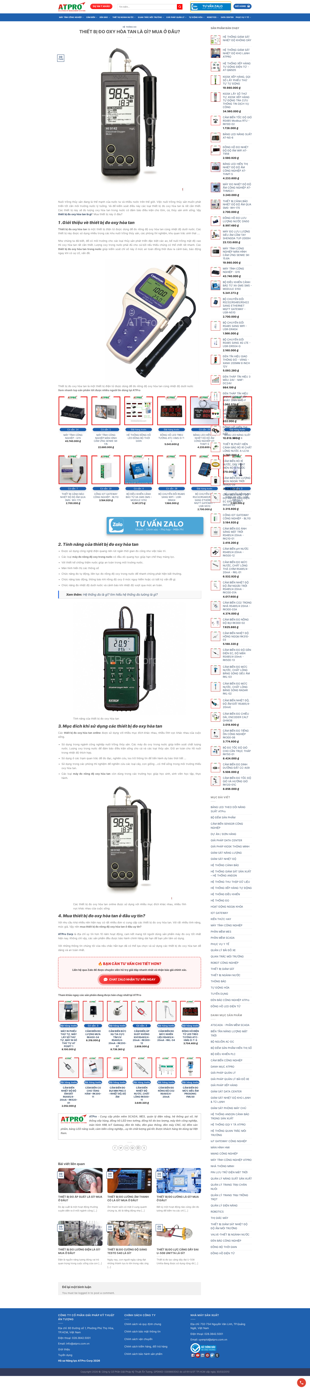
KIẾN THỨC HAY (221, 919)
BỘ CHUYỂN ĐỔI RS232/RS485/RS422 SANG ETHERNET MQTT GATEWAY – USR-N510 (204, 500)
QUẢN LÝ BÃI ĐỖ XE (223, 950)
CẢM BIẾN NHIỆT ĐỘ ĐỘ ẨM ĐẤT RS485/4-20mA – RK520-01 (69, 1095)
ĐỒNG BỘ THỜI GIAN (224, 1247)
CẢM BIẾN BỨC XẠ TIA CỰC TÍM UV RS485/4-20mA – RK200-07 (117, 1039)
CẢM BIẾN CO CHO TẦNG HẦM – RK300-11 (93, 1092)
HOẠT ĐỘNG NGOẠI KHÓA (227, 906)
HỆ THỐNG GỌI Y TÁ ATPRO (228, 1124)
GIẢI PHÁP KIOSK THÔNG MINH (230, 846)
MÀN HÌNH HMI (220, 1147)
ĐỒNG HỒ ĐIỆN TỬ (223, 1253)
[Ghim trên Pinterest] (132, 1147)
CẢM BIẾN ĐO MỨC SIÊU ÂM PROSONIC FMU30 (190, 1092)
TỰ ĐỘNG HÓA (195, 17)
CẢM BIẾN (90, 17)
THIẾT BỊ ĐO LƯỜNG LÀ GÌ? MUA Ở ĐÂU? (178, 1198)
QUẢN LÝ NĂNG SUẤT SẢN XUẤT (231, 1178)
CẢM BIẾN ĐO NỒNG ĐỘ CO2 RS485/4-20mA (166, 1092)
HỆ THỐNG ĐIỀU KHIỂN (225, 894)
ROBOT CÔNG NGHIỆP (224, 962)
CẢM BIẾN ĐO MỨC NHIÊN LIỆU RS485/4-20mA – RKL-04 (166, 1035)
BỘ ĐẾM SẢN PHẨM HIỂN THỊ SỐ (231, 1048)
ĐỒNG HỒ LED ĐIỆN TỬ (226, 1006)
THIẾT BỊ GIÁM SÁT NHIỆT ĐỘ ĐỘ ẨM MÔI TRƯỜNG (229, 1226)
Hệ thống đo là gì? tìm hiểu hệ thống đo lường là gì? (120, 594)
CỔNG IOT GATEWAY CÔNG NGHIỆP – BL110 (106, 495)
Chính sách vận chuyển (138, 1339)
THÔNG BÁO (218, 981)
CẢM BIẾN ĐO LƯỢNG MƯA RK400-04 (93, 1034)
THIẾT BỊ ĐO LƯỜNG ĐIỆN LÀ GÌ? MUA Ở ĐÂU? (79, 1251)
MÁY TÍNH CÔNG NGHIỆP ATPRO (231, 1159)
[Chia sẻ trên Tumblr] (144, 1147)
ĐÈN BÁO (104, 17)
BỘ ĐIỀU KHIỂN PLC (223, 1054)
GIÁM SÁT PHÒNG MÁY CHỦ (228, 1108)
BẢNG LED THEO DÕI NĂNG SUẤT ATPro (228, 809)
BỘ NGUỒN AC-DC (222, 1041)
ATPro (93, 1116)
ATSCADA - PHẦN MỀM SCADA (230, 1025)
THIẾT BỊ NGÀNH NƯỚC (123, 17)
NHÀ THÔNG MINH (222, 1166)
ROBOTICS (212, 17)
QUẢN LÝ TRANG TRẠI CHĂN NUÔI (229, 1186)
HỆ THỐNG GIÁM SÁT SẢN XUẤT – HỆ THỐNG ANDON (231, 873)
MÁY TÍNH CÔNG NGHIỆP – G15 (73, 436)
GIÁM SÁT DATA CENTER (226, 1091)
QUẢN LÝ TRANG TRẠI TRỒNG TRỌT (229, 1197)
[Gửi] (179, 7)
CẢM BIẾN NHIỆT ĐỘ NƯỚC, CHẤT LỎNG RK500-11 (142, 1093)
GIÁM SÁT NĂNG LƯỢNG (226, 852)
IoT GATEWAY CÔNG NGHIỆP (229, 1141)
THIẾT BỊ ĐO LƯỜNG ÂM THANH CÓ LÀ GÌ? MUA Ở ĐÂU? (128, 1198)
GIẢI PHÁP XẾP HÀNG (224, 1085)
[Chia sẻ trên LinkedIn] (138, 1147)
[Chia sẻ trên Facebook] (115, 1147)
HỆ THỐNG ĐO (129, 27)
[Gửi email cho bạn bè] (126, 1147)
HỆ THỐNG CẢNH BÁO (225, 865)
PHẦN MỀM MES (221, 931)
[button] (242, 6)
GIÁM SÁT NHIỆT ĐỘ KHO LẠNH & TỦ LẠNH (231, 1100)
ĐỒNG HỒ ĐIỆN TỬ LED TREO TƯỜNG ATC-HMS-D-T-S (190, 1035)
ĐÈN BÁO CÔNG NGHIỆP (226, 1240)
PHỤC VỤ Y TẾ (242, 17)
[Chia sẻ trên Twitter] (121, 1147)
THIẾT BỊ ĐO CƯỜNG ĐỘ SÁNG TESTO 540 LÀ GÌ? (127, 1251)
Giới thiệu (64, 1349)
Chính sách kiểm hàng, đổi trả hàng (145, 1346)
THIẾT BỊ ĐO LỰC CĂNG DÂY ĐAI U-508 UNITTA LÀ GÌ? (178, 1251)
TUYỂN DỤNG (219, 993)
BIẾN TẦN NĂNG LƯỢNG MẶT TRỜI (229, 1033)
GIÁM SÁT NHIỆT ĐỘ (223, 858)
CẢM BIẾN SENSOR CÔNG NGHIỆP (227, 826)
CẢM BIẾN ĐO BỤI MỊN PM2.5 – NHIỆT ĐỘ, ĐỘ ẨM (117, 1092)
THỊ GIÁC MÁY (219, 1218)
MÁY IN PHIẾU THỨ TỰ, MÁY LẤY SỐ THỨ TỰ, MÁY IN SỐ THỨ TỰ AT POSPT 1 (68, 1039)
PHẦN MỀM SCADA (223, 937)
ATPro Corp (65, 934)
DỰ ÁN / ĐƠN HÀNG (223, 834)
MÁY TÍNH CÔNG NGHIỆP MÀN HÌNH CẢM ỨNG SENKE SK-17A (106, 439)
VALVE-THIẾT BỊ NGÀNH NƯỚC (230, 1234)
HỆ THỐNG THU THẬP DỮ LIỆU (230, 881)
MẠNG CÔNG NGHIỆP (224, 1153)
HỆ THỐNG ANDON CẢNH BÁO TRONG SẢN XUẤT (230, 1116)
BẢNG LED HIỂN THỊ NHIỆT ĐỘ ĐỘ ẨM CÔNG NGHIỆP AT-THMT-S (204, 439)
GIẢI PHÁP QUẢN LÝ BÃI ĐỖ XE (230, 1079)
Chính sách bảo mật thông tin (142, 1331)
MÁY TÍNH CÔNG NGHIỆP (70, 17)
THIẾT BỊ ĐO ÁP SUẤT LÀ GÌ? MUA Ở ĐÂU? (80, 1198)
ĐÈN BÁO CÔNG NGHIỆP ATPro (230, 1000)
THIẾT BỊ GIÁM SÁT (222, 968)
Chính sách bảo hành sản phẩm (143, 1353)
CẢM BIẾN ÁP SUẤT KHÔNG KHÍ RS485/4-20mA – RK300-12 (142, 1037)
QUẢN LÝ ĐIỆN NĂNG (224, 1205)
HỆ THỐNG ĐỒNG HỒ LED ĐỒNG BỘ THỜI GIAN (139, 438)
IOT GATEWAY (219, 913)
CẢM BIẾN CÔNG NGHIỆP (226, 1060)
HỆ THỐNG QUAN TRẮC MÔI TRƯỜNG (228, 1133)
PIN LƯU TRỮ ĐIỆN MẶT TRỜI (229, 1172)
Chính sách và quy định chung (142, 1324)
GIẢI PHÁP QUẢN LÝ (175, 17)
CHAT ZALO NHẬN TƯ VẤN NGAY (132, 979)
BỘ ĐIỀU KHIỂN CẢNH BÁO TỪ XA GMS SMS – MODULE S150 (139, 497)
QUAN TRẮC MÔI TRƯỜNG (150, 17)
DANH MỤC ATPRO (222, 1066)
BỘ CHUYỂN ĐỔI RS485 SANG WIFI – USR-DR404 (171, 497)
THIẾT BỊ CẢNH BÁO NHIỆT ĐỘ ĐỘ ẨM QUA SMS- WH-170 (73, 497)
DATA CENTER (227, 17)
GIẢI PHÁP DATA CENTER (226, 840)
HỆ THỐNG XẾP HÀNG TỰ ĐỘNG (231, 888)
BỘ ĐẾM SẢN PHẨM (223, 817)
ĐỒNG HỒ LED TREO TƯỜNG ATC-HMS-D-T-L (171, 438)
